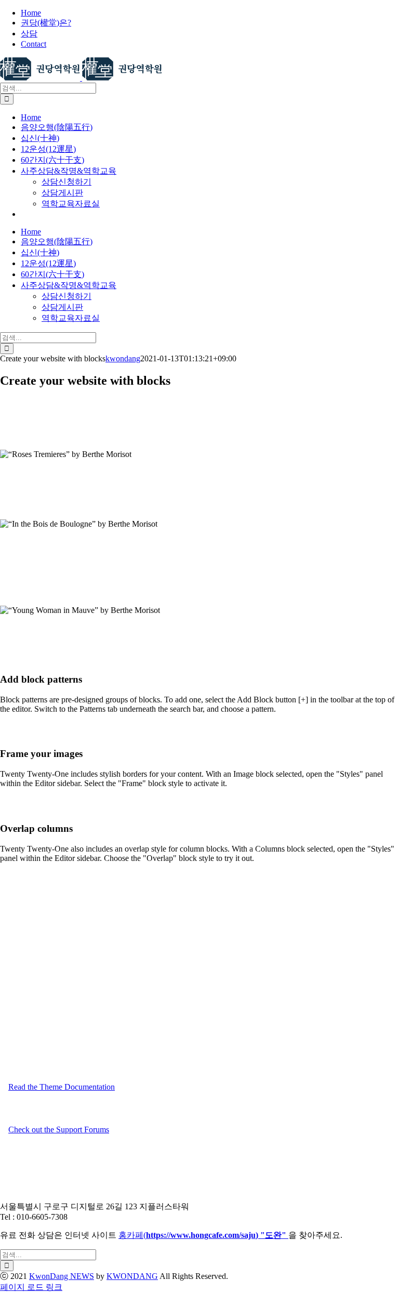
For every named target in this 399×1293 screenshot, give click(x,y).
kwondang (122, 358)
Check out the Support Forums (58, 1129)
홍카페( (171, 1235)
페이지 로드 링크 (31, 1287)
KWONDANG (132, 1276)
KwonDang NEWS (61, 1276)
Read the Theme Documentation (61, 1086)
